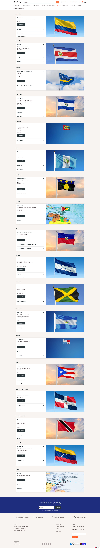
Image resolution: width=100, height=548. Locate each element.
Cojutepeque (20, 98)
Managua (19, 312)
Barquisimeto (20, 460)
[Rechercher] (57, 2)
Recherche (58, 528)
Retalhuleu (19, 165)
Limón (18, 57)
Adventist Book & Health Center (24, 71)
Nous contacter (65, 5)
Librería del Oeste (21, 383)
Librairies (58, 5)
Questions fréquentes (60, 526)
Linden (18, 224)
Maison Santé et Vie (22, 178)
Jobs (57, 529)
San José (19, 61)
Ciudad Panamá (21, 339)
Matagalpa (19, 328)
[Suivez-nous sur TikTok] (50, 544)
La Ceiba (19, 259)
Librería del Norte (21, 380)
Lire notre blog (72, 5)
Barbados (19, 488)
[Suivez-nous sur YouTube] (48, 544)
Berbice (19, 220)
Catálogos (79, 5)
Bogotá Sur (19, 33)
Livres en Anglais (26, 5)
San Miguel (19, 116)
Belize (18, 492)
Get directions (21, 24)
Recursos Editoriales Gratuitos (19, 8)
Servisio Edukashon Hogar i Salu (24, 85)
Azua (18, 393)
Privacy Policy (58, 531)
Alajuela (19, 44)
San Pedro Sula (20, 278)
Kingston (19, 285)
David (18, 351)
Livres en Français (35, 5)
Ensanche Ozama (21, 405)
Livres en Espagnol (17, 5)
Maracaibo (19, 464)
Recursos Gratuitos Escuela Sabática (48, 5)
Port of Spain (20, 435)
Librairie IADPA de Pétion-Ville (24, 248)
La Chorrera (20, 355)
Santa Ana (19, 112)
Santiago (19, 409)
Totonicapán (20, 169)
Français (15, 542)
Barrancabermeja (21, 36)
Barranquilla (20, 17)
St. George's (20, 140)
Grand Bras (20, 125)
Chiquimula (19, 151)
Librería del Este (21, 366)
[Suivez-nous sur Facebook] (42, 544)
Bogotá (19, 29)
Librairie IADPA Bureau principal (24, 232)
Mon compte (72, 2)
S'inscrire (58, 507)
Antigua (19, 473)
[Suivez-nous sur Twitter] (44, 544)
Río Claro (19, 438)
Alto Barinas (20, 446)
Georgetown (20, 205)
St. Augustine (20, 419)
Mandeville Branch (21, 301)
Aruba (18, 484)
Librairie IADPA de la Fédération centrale (26, 244)
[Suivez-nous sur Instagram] (46, 544)
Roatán (19, 274)
